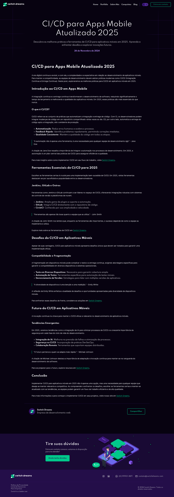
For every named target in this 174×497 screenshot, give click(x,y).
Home (95, 4)
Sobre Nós (114, 4)
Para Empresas (16, 489)
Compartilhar (136, 411)
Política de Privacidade (19, 485)
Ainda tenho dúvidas (57, 458)
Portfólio (104, 4)
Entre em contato (160, 4)
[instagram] (103, 476)
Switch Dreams (108, 160)
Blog (135, 4)
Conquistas (126, 4)
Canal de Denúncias (18, 487)
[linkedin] (108, 476)
